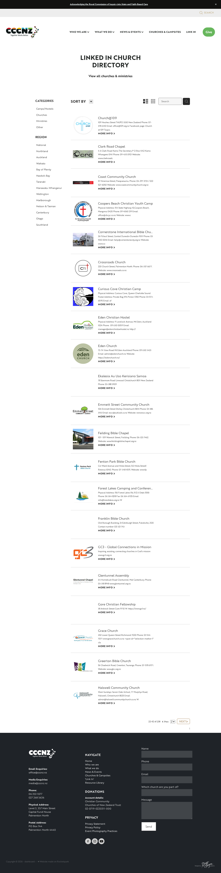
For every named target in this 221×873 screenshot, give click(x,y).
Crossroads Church (112, 262)
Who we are (92, 764)
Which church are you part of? (160, 787)
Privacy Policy (92, 827)
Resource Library (94, 782)
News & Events (93, 771)
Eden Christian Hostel (114, 317)
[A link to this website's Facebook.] (88, 841)
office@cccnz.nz (38, 772)
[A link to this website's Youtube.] (101, 841)
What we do (92, 768)
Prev (165, 721)
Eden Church (107, 346)
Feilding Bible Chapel (113, 433)
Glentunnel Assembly (113, 575)
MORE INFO (106, 133)
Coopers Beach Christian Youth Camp (125, 203)
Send (149, 826)
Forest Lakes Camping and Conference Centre (126, 488)
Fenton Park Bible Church (116, 462)
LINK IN (191, 32)
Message (146, 799)
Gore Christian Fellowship (117, 604)
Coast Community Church (117, 177)
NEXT (183, 721)
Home (88, 761)
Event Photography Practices (101, 831)
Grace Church (108, 631)
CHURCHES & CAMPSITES (165, 32)
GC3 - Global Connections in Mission (124, 547)
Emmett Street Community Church (123, 405)
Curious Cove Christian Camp (119, 289)
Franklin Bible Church (113, 518)
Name (145, 748)
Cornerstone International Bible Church (126, 232)
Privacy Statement (95, 823)
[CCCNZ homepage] (27, 32)
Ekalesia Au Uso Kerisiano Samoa (122, 376)
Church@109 (107, 118)
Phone (145, 761)
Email (144, 774)
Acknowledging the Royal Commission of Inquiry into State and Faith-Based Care (109, 4)
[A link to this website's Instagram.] (95, 841)
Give (209, 32)
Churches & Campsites (97, 775)
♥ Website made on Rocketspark (53, 861)
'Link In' (89, 779)
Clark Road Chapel (111, 146)
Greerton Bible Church (114, 661)
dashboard (30, 861)
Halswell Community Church (119, 688)
